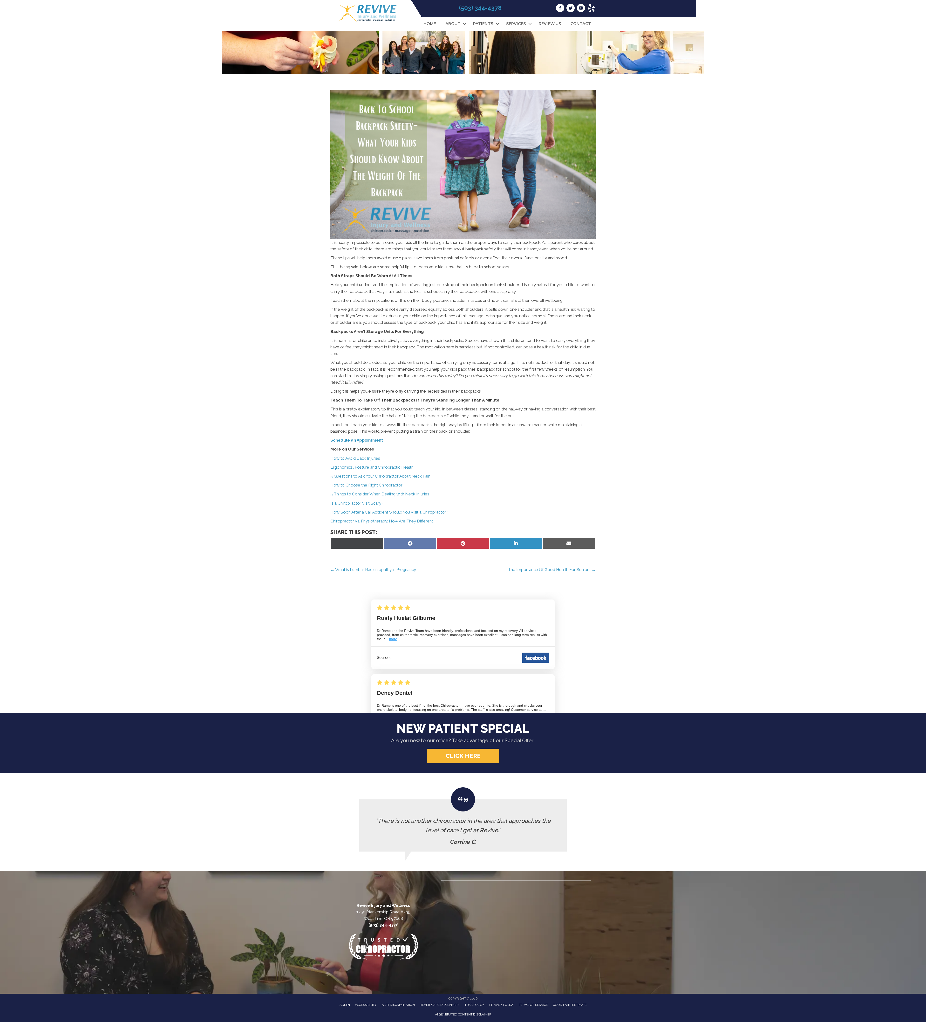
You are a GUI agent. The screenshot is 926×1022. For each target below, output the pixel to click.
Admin (345, 1005)
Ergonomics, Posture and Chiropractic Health (372, 467)
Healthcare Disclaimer (439, 1005)
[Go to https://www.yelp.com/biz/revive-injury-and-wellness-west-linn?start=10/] (591, 9)
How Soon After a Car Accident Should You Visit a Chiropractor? (389, 512)
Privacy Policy (501, 1005)
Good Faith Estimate (570, 1005)
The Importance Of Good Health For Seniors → (552, 569)
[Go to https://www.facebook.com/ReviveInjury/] (560, 9)
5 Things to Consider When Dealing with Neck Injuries (379, 494)
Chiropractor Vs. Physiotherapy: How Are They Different (381, 521)
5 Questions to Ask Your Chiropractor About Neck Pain (380, 476)
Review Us (550, 23)
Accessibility (366, 1005)
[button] (464, 24)
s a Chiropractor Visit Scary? (357, 503)
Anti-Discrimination (398, 1005)
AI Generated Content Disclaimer (463, 1014)
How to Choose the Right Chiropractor (366, 485)
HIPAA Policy (474, 1005)
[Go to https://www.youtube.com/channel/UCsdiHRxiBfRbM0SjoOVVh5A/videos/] (581, 9)
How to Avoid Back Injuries (355, 458)
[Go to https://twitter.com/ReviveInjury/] (570, 9)
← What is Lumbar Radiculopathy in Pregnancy (373, 569)
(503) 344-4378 (480, 7)
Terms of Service (533, 1005)
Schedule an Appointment (356, 440)
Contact (581, 23)
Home (429, 23)
